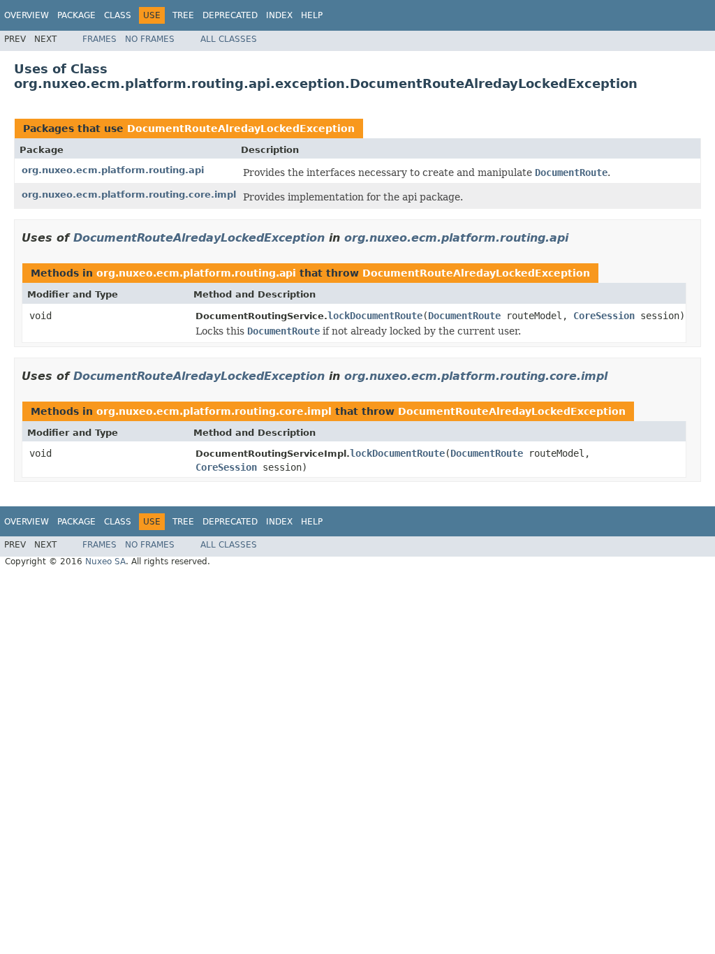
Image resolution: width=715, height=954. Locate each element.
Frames (99, 39)
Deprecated (230, 15)
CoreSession (604, 315)
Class (117, 15)
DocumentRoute (464, 315)
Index (279, 15)
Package (76, 15)
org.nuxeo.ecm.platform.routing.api (113, 170)
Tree (183, 15)
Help (312, 15)
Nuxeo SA (105, 561)
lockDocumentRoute (374, 315)
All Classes (228, 39)
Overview (26, 15)
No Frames (150, 39)
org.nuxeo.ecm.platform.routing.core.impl (129, 194)
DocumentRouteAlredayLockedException (241, 128)
